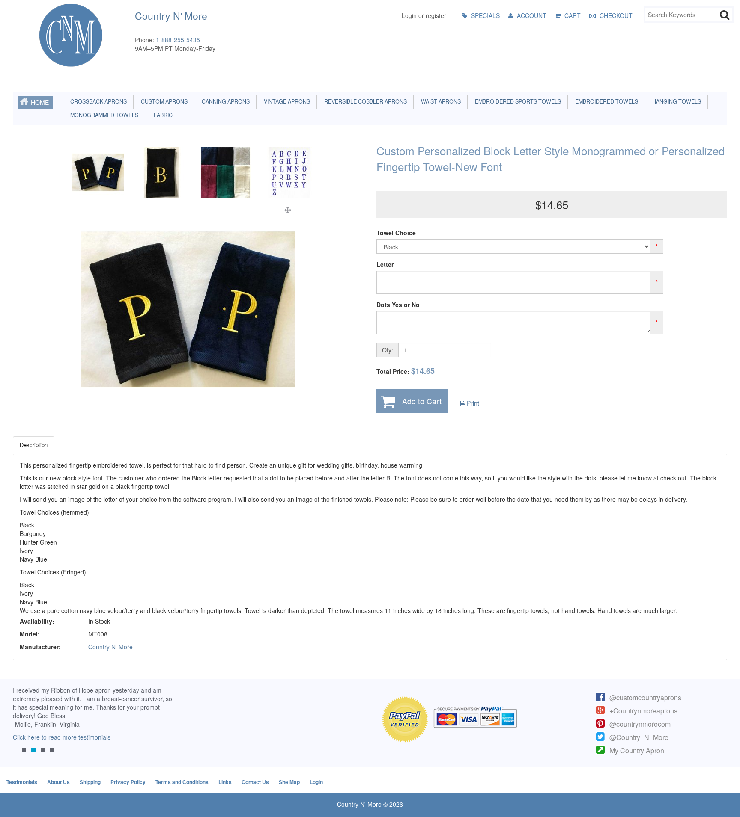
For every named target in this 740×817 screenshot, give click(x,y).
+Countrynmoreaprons (643, 711)
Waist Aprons (439, 101)
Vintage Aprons (285, 101)
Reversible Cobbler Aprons (364, 101)
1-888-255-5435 (178, 40)
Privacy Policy (128, 782)
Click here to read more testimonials (61, 737)
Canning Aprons (224, 101)
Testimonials (21, 782)
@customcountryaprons (645, 697)
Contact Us (255, 782)
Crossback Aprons (97, 101)
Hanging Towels (675, 101)
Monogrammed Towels (103, 115)
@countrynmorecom (640, 724)
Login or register (424, 15)
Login (316, 782)
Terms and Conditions (182, 782)
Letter (385, 264)
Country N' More (110, 646)
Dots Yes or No (398, 304)
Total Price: (405, 371)
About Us (58, 782)
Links (225, 782)
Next (161, 725)
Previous (23, 725)
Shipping (90, 782)
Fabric (161, 115)
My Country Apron (636, 750)
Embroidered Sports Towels (516, 101)
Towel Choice (396, 232)
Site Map (289, 782)
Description (34, 445)
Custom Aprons (163, 101)
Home (40, 102)
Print (472, 403)
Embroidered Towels (605, 101)
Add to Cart (422, 400)
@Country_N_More (638, 737)
